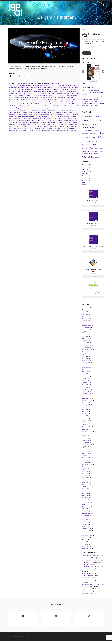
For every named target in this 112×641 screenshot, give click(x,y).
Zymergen (12, 133)
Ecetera (51, 108)
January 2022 (85, 391)
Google (11, 112)
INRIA (23, 114)
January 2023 (85, 380)
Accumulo (16, 85)
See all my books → (87, 83)
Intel (26, 114)
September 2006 (87, 535)
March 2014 (85, 500)
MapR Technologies (71, 116)
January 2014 (85, 504)
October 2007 (86, 515)
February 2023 (86, 378)
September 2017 (87, 444)
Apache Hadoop (44, 95)
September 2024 (87, 349)
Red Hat (75, 122)
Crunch (76, 104)
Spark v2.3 (96, 151)
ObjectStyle (51, 120)
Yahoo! (54, 130)
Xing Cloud (49, 130)
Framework (43, 110)
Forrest (37, 110)
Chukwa (63, 102)
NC (94, 145)
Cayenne (43, 102)
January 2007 (85, 526)
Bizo (65, 99)
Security (61, 124)
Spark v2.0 (84, 151)
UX (92, 153)
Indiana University (68, 112)
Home (64, 4)
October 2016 (86, 462)
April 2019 (85, 418)
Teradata (40, 126)
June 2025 (85, 334)
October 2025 (86, 327)
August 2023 (85, 369)
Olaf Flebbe (58, 120)
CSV (94, 128)
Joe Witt (59, 114)
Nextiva (74, 118)
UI (55, 128)
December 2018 (86, 427)
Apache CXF (45, 91)
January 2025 (85, 343)
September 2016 (87, 464)
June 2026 (85, 312)
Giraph (76, 110)
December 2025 (86, 325)
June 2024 (85, 356)
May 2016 (85, 473)
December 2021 (86, 393)
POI (24, 122)
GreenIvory (88, 137)
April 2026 (85, 316)
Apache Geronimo (18, 95)
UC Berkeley (28, 128)
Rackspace (69, 122)
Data (52, 83)
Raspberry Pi (86, 148)
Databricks (48, 106)
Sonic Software (68, 124)
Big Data (50, 99)
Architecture (47, 83)
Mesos (19, 118)
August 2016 (85, 466)
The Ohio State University (50, 126)
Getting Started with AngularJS (90, 555)
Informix (90, 141)
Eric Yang (64, 108)
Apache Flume (70, 93)
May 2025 (85, 336)
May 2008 (85, 508)
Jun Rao (11, 116)
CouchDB (71, 104)
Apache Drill (22, 93)
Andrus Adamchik (56, 85)
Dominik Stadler (37, 108)
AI (84, 116)
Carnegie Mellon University (27, 102)
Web (95, 153)
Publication (33, 122)
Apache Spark (40, 97)
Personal (84, 176)
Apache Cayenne (36, 89)
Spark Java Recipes (87, 560)
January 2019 (85, 424)
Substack (86, 153)
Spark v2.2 (91, 151)
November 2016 (86, 460)
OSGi (70, 120)
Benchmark (91, 120)
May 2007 (85, 520)
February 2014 (86, 502)
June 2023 (85, 371)
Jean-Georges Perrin (31, 83)
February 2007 (86, 524)
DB (65, 106)
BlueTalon (69, 99)
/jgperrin (89, 619)
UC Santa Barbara (49, 128)
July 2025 (84, 332)
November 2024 (86, 345)
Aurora (25, 99)
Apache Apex (21, 87)
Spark (16, 126)
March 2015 (85, 484)
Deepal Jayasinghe (71, 106)
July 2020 (84, 407)
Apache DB (52, 91)
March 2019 (85, 420)
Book (87, 124)
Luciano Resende (61, 116)
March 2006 (85, 546)
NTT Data (44, 120)
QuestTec (55, 122)
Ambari (44, 85)
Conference (87, 127)
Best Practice (97, 120)
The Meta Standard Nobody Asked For (93, 97)
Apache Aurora (48, 87)
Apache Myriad (18, 97)
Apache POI (32, 97)
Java (97, 141)
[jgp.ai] (15, 16)
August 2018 (85, 433)
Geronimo (66, 110)
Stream (24, 126)
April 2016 (85, 475)
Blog (70, 4)
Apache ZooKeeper (58, 97)
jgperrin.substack (23, 619)
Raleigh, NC (101, 144)
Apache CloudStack (56, 89)
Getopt (72, 110)
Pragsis (28, 122)
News (83, 173)
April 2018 (85, 438)
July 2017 (84, 447)
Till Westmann (70, 126)
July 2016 (84, 469)
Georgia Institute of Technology (55, 110)
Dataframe (90, 130)
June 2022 (85, 387)
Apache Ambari (13, 87)
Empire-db (59, 108)
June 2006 (85, 542)
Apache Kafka (52, 95)
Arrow (15, 99)
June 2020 (85, 409)
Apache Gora (35, 95)
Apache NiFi (25, 97)
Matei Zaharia (13, 118)
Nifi (14, 120)
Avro (28, 99)
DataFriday (96, 130)
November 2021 (86, 396)
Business (84, 167)
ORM (66, 120)
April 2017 (85, 451)
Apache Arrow (29, 87)
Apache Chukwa (46, 89)
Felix (15, 110)
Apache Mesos (69, 95)
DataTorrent (60, 106)
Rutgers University (46, 124)
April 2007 (85, 522)
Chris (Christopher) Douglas (53, 102)
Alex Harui (25, 85)
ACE (21, 85)
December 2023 (86, 365)
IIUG (83, 141)
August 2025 (85, 329)
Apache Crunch (19, 91)
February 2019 (86, 422)
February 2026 (86, 320)
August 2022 (85, 385)
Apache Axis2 (63, 87)
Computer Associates (50, 104)
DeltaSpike (17, 108)
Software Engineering (88, 178)
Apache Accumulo (66, 85)
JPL (70, 114)
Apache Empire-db (31, 93)
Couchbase (65, 104)
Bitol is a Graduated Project (90, 99)
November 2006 (86, 531)
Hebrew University (38, 112)
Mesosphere (25, 118)
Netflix (69, 118)
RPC (40, 124)
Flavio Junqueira (21, 110)
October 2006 (86, 533)
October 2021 (86, 398)
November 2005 (86, 548)
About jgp (102, 4)
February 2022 (86, 389)
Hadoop (30, 112)
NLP (16, 120)
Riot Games (35, 124)
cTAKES (11, 106)
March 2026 (85, 318)
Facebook (73, 108)
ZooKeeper (73, 130)
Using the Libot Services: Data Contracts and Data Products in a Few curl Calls (92, 92)
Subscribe (86, 53)
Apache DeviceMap (71, 91)
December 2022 (86, 382)
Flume (33, 110)
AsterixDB (20, 99)
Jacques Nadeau (32, 114)
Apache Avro (55, 87)
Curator (16, 106)
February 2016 (86, 480)
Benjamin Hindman (42, 99)
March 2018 (85, 440)
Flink (29, 110)
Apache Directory (14, 93)
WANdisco (18, 130)
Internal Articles (86, 171)
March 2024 (85, 360)
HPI (54, 112)
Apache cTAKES (28, 91)
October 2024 (86, 347)
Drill (43, 108)
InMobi (19, 114)
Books (77, 4)
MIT (52, 118)
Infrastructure (13, 114)
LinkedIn (53, 116)
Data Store (42, 106)
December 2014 (86, 486)
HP (52, 112)
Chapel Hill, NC (92, 124)
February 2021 (86, 405)
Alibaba (30, 85)
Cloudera (11, 104)
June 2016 (85, 471)
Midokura (48, 118)
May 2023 (85, 374)
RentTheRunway (13, 124)
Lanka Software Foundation (39, 116)
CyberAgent (24, 106)
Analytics (48, 85)
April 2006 (85, 544)
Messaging (32, 118)
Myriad (56, 118)
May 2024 (85, 358)
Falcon (11, 110)
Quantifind (49, 122)
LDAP (49, 116)
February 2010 (86, 506)
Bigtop (55, 99)
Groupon (19, 112)
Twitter (19, 128)
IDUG (102, 137)
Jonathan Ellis (65, 114)
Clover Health (30, 104)
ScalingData (55, 124)
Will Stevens (31, 130)
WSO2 (36, 130)
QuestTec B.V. (62, 122)
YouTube (59, 130)
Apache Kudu (60, 95)
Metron (37, 118)
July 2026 (84, 309)
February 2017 (86, 455)
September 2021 (87, 400)
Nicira (10, 120)
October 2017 (86, 442)
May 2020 (85, 411)
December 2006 (86, 528)
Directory (30, 108)
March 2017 (85, 453)
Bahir (35, 99)
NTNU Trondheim (36, 120)
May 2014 (85, 495)
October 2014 (86, 489)
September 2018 (87, 431)
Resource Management (25, 124)
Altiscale (39, 85)
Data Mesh (97, 133)
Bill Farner (60, 99)
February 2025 (86, 340)
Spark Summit (99, 148)
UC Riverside (40, 128)
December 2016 (86, 458)
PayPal (96, 145)
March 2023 (85, 376)
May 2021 (85, 402)
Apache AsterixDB (38, 87)
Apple (68, 97)
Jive (56, 114)
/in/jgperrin (56, 619)
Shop (94, 4)
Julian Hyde (75, 114)
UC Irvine (34, 128)
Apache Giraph (28, 95)
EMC (54, 108)
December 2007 (86, 513)
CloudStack (23, 104)
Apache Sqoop (48, 97)
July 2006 (84, 539)
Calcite (17, 102)
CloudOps (17, 104)
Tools (15, 128)
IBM (61, 112)
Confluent (59, 104)
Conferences (86, 4)
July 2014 (84, 491)
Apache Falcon (40, 93)
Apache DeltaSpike (60, 91)
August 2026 (85, 307)
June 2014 (85, 493)
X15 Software (42, 130)
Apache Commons (67, 89)
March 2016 (85, 477)
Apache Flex (55, 93)
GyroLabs (25, 112)
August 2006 (85, 537)
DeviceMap (24, 108)
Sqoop (20, 126)
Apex (64, 97)
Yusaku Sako (65, 130)
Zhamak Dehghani (96, 157)
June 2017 (85, 449)
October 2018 (86, 429)
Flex (27, 110)
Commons (41, 104)
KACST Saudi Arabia (19, 116)
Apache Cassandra (27, 89)
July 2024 (84, 354)
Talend (35, 126)
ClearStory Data (70, 102)
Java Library (51, 114)
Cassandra (37, 102)
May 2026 (85, 314)
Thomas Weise (62, 126)
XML (97, 153)
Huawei (58, 112)
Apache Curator (37, 91)
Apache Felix (48, 93)
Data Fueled (35, 106)
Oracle (63, 120)
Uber (23, 128)
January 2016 (85, 482)
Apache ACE (75, 85)
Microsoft (42, 118)
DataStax (53, 106)
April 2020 (85, 413)
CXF (20, 106)
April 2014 (85, 497)
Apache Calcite (17, 89)
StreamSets (30, 126)
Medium (85, 145)
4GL (83, 116)
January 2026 (85, 323)
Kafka (26, 116)
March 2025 (85, 338)
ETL (69, 108)
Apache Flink (62, 93)
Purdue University (41, 122)
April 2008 (85, 511)
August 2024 (85, 351)
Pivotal (20, 122)
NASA (59, 118)
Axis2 (32, 99)
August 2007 (85, 517)
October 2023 (86, 367)
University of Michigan (62, 128)
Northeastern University (24, 120)
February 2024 (86, 363)
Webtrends (24, 130)
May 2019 (85, 416)
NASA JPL (64, 118)
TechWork (56, 83)
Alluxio (34, 85)
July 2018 (84, 435)
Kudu (30, 116)
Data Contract (85, 130)
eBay (46, 108)
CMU (36, 104)
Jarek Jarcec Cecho (42, 114)
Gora (15, 112)
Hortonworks (46, 112)
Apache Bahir (71, 87)
